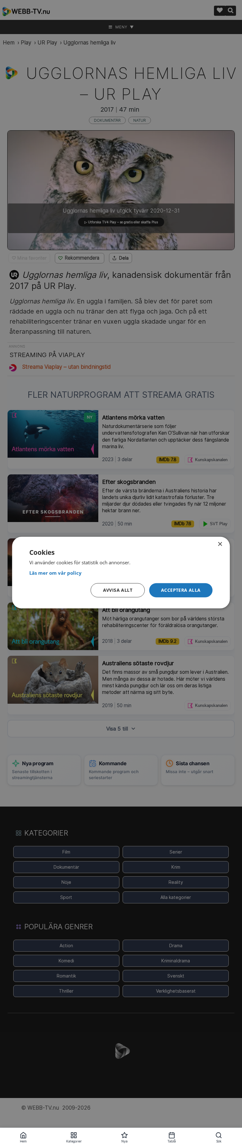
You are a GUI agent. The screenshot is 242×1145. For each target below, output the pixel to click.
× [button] (219, 544)
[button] (181, 590)
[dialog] (121, 572)
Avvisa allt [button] (117, 590)
